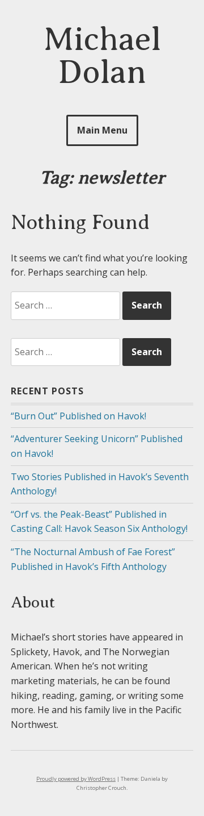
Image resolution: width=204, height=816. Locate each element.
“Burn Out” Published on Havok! (78, 416)
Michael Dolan (102, 55)
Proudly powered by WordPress (76, 778)
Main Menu (102, 130)
